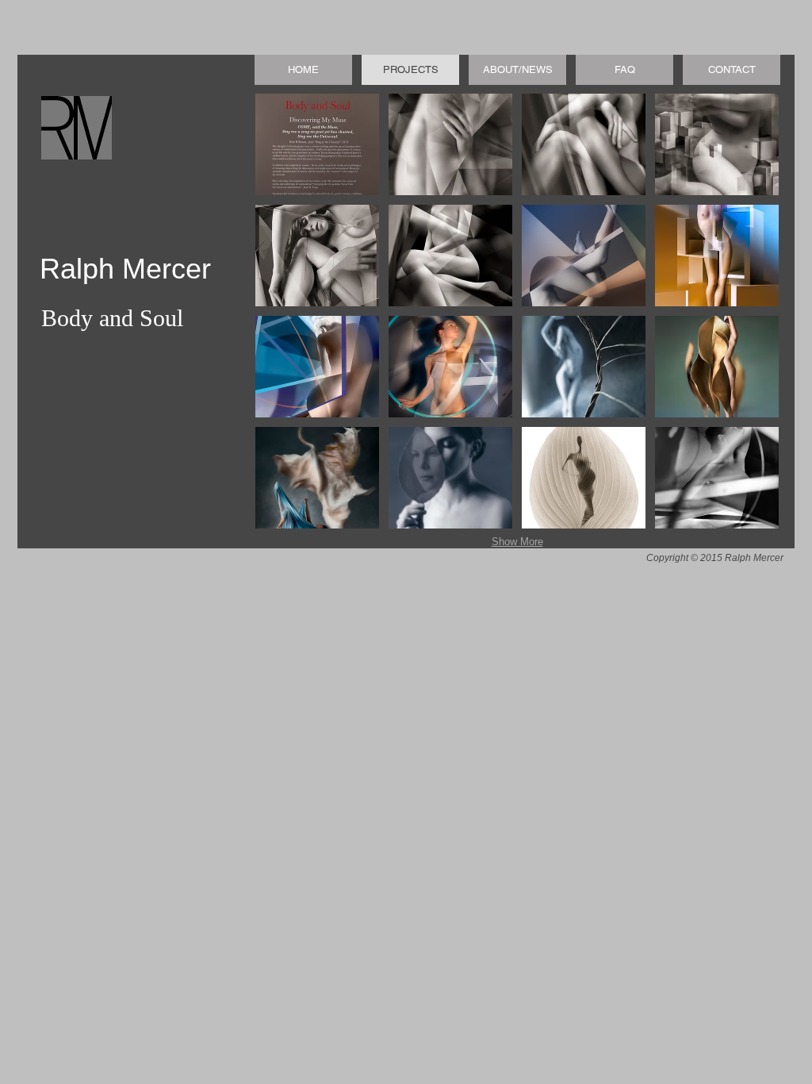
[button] (317, 144)
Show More (517, 542)
